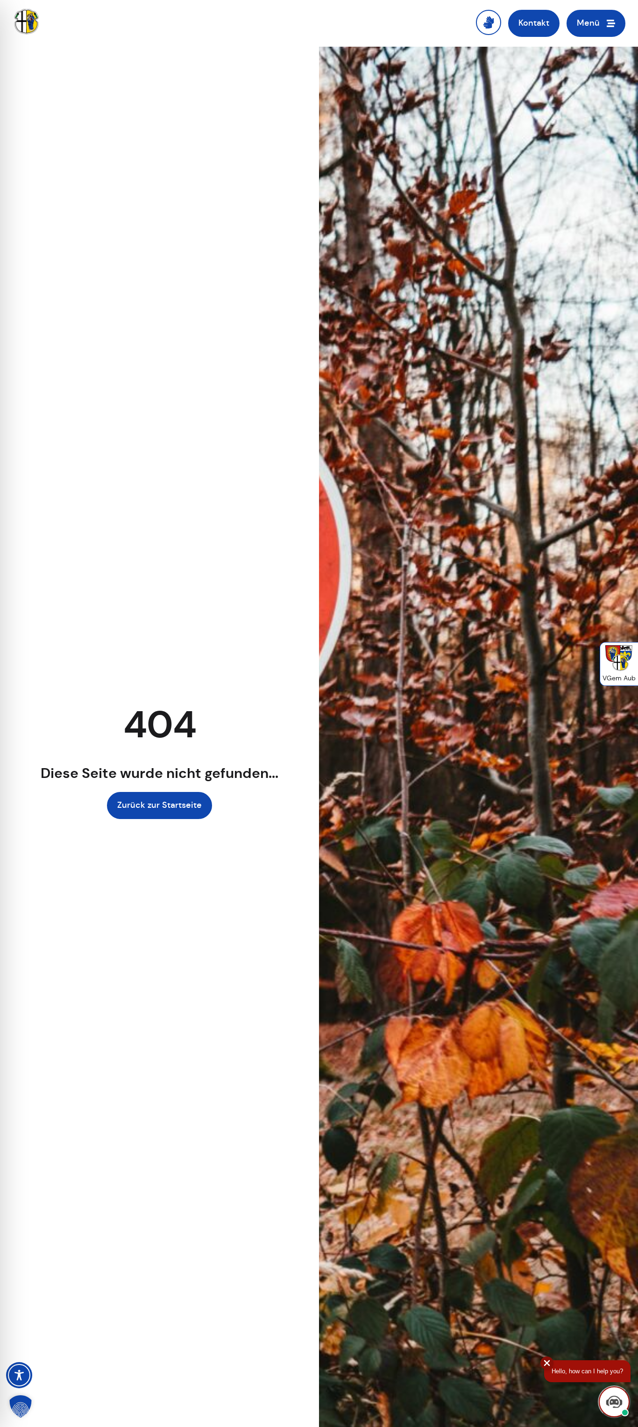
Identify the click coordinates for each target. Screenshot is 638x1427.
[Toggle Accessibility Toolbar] (19, 1375)
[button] (20, 1406)
